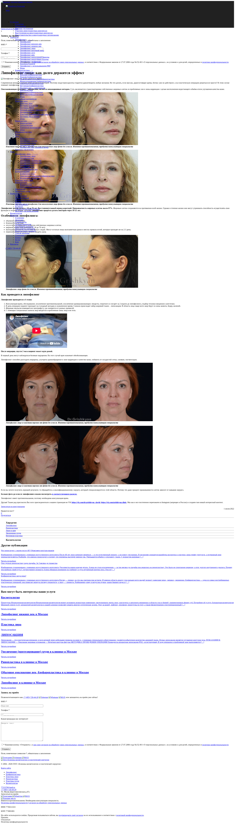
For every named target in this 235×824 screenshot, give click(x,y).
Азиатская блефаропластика (31, 83)
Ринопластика (26, 123)
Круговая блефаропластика (31, 92)
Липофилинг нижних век (30, 46)
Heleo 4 (18, 202)
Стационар (19, 235)
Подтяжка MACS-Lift (29, 105)
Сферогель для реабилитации (27, 209)
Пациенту (14, 215)
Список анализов (22, 233)
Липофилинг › (24, 39)
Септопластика (26, 125)
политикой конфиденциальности (130, 815)
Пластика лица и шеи (24, 180)
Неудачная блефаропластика (32, 86)
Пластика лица (26, 103)
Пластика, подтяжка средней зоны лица (36, 114)
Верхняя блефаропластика (31, 75)
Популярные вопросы (24, 226)
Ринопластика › (24, 121)
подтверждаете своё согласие (71, 815)
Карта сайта (6, 768)
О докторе (14, 22)
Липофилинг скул (27, 53)
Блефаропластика (27, 72)
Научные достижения (24, 28)
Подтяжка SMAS (27, 108)
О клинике (19, 218)
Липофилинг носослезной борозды (34, 57)
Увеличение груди (22, 191)
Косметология (16, 213)
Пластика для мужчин (24, 149)
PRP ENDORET (21, 204)
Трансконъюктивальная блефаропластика (37, 79)
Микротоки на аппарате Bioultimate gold (31, 200)
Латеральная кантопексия (25, 99)
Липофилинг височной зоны (32, 50)
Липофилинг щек (27, 55)
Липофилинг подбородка (30, 61)
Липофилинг (25, 42)
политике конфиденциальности (215, 745)
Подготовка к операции (25, 229)
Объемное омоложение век (26, 169)
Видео (17, 240)
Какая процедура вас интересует (14, 719)
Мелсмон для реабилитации (26, 211)
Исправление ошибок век (30, 178)
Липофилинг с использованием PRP (35, 66)
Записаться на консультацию (13, 506)
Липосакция (20, 189)
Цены (22, 68)
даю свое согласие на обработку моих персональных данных (58, 745)
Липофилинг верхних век (31, 44)
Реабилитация (16, 193)
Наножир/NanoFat (27, 64)
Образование (20, 26)
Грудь (17, 134)
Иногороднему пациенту (25, 231)
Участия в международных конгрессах (31, 31)
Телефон (5, 710)
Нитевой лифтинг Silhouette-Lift (33, 110)
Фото (12, 152)
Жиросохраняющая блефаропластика (35, 81)
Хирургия (14, 37)
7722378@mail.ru (8, 787)
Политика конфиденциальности (14, 803)
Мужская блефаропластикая (31, 94)
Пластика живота (27, 138)
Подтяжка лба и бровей (30, 116)
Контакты (14, 244)
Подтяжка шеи (26, 112)
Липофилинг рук (27, 145)
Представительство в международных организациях (37, 35)
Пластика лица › (24, 101)
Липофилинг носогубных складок (34, 59)
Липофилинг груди (28, 143)
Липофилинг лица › (26, 154)
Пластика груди (12, 781)
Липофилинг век (27, 158)
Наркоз (18, 237)
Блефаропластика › (24, 70)
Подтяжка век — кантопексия (32, 88)
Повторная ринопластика (30, 127)
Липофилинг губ (27, 165)
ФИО (4, 45)
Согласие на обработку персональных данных (47, 803)
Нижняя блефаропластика (31, 77)
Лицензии (19, 220)
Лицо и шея (11, 531)
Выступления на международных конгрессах (34, 33)
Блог (17, 242)
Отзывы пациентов (23, 224)
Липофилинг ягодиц (28, 141)
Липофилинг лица (27, 48)
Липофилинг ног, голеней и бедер (34, 147)
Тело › (20, 136)
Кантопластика (26, 90)
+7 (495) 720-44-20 (13, 248)
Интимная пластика (23, 132)
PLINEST (19, 207)
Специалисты (21, 222)
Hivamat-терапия (22, 198)
